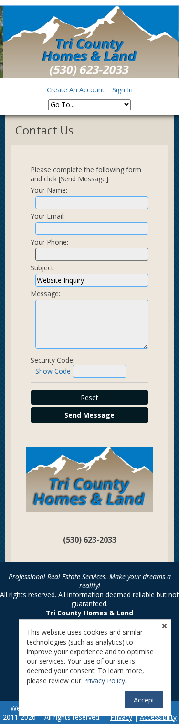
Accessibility (158, 717)
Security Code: (52, 360)
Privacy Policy (104, 680)
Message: (45, 293)
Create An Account (76, 89)
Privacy (121, 717)
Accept (144, 699)
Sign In (122, 89)
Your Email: (48, 216)
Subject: (43, 267)
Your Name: (49, 190)
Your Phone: (49, 241)
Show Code (53, 371)
